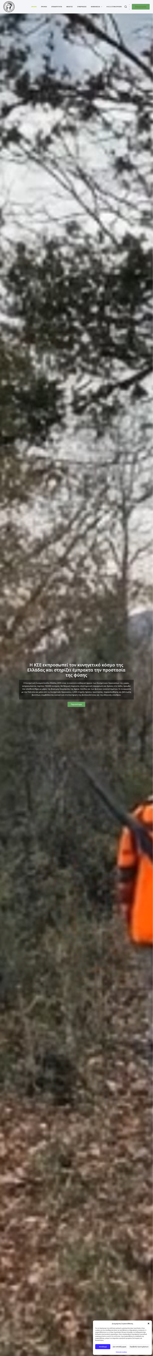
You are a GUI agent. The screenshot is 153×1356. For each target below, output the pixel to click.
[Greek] (129, 9)
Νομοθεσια (95, 7)
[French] (129, 6)
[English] (129, 4)
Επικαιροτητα (56, 7)
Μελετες (69, 7)
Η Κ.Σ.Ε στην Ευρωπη (114, 7)
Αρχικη (34, 7)
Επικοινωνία (140, 6)
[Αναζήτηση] (126, 7)
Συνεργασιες (81, 7)
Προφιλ (44, 7)
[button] (148, 1323)
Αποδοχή (103, 1346)
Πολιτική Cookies (121, 1352)
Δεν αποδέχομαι (119, 1346)
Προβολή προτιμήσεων (139, 1346)
